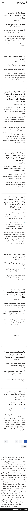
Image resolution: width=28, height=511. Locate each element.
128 (6, 442)
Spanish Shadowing (14, 473)
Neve (25, 509)
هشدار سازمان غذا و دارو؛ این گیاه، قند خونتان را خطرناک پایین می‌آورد (14, 15)
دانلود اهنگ (14, 457)
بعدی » (24, 446)
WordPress (16, 509)
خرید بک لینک (21, 457)
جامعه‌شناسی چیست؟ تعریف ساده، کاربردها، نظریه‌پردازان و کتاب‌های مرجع (14, 394)
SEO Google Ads (12, 506)
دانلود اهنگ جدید (6, 457)
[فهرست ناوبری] (3, 2)
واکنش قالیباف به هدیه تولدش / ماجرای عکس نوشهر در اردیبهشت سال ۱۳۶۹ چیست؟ (14, 354)
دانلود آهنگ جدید (19, 477)
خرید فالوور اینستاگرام (12, 461)
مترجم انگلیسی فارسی (15, 500)
